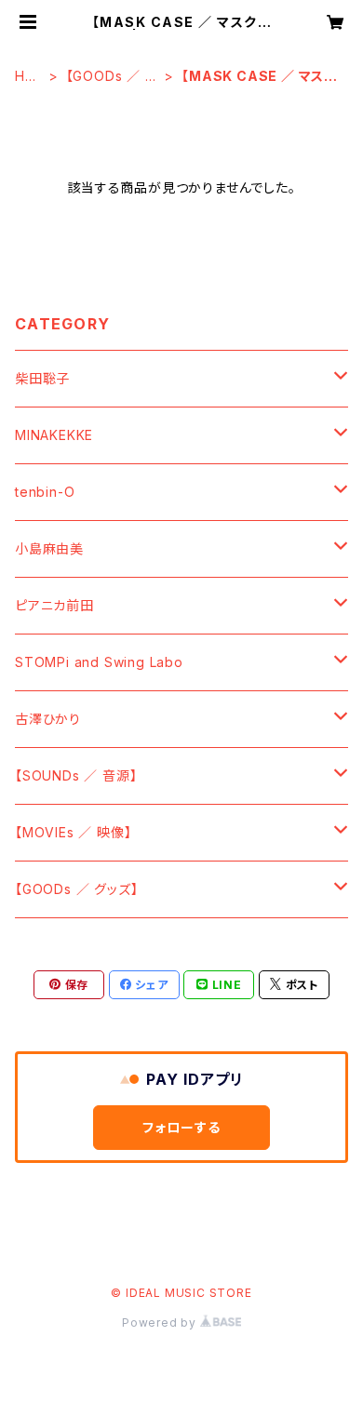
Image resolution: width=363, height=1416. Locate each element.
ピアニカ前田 (54, 605)
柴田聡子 (42, 378)
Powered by (161, 1322)
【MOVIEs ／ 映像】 (73, 832)
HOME (25, 77)
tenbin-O (44, 492)
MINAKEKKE (54, 435)
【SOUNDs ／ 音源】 (76, 775)
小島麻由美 (49, 548)
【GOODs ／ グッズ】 (112, 77)
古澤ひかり (48, 719)
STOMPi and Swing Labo (99, 662)
